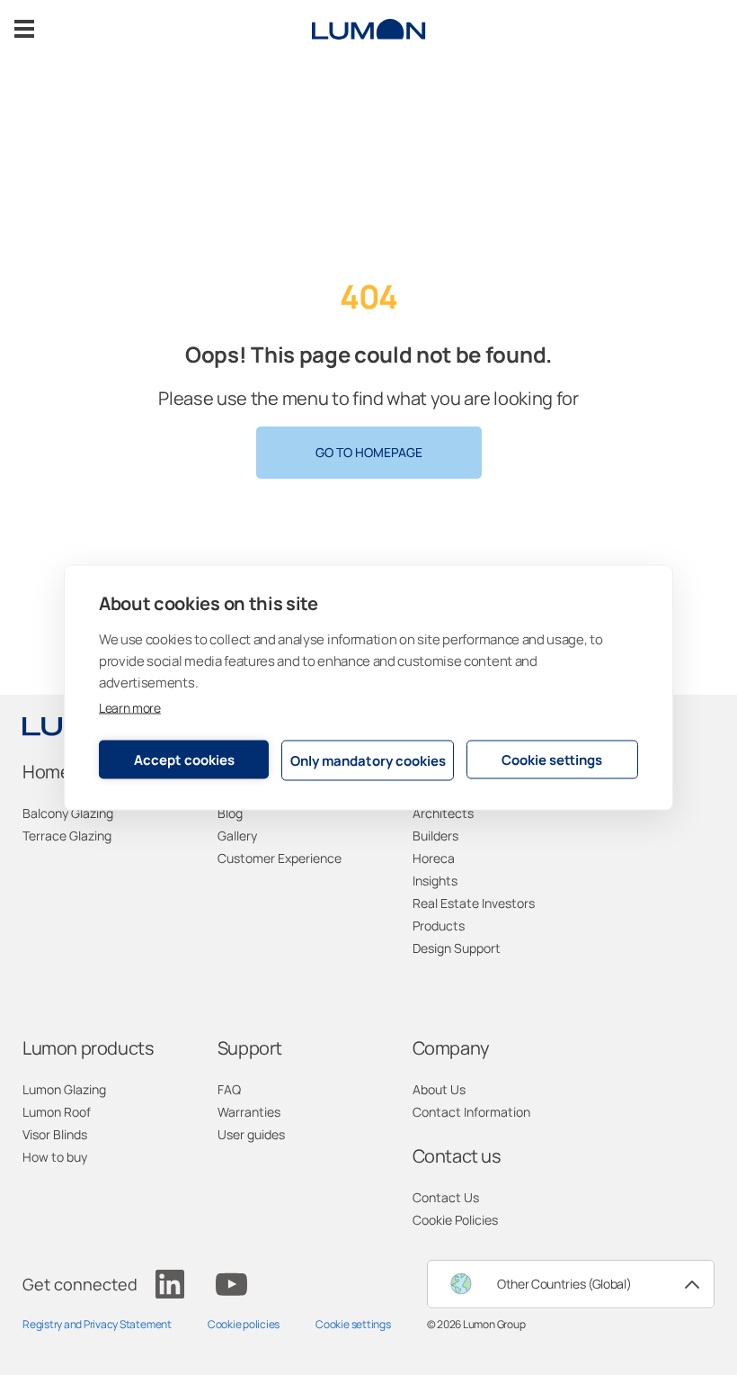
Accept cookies (184, 759)
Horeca (434, 858)
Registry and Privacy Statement (97, 1324)
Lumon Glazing (64, 1089)
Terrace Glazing (66, 835)
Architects (443, 813)
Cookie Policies (455, 1219)
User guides (251, 1134)
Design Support (457, 948)
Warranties (249, 1111)
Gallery (237, 835)
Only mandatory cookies (368, 759)
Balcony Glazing (67, 813)
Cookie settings (552, 759)
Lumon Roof (56, 1111)
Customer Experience (280, 858)
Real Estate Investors (474, 903)
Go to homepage (368, 452)
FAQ (229, 1089)
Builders (435, 835)
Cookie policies (244, 1324)
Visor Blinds (54, 1134)
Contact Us (446, 1197)
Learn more (130, 707)
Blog (230, 813)
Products (439, 925)
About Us (439, 1089)
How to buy (54, 1156)
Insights (435, 880)
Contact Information (471, 1111)
